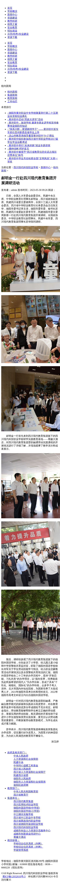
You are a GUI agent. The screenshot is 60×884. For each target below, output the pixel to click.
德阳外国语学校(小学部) (27, 811)
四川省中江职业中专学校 (27, 817)
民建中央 (18, 762)
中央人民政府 (21, 755)
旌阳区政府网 (21, 785)
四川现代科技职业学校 (26, 167)
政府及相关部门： (17, 752)
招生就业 (12, 30)
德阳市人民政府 (22, 778)
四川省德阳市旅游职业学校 (28, 824)
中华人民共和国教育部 (26, 791)
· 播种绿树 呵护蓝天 (18, 148)
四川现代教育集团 (23, 801)
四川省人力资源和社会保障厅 (30, 772)
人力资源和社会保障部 (26, 759)
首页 (9, 8)
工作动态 (12, 101)
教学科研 (12, 21)
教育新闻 (12, 98)
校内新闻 (12, 91)
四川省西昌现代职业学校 (27, 820)
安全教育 (12, 27)
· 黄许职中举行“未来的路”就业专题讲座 (28, 145)
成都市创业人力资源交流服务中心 (32, 830)
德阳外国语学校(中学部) (27, 807)
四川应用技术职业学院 (26, 804)
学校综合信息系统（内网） (28, 843)
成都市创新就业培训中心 (27, 833)
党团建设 (12, 17)
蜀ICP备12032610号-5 (14, 876)
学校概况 (12, 11)
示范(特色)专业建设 (18, 34)
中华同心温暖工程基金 (26, 765)
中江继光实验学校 (23, 814)
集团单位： (13, 798)
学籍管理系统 (21, 850)
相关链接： (13, 840)
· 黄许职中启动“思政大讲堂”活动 (25, 119)
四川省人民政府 (22, 768)
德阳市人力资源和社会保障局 (30, 781)
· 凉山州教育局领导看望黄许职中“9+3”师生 (30, 135)
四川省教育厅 (21, 794)
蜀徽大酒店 (20, 837)
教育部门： (13, 788)
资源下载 (12, 37)
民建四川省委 (21, 775)
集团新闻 (12, 95)
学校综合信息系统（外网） (28, 846)
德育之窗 (12, 24)
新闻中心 (12, 14)
